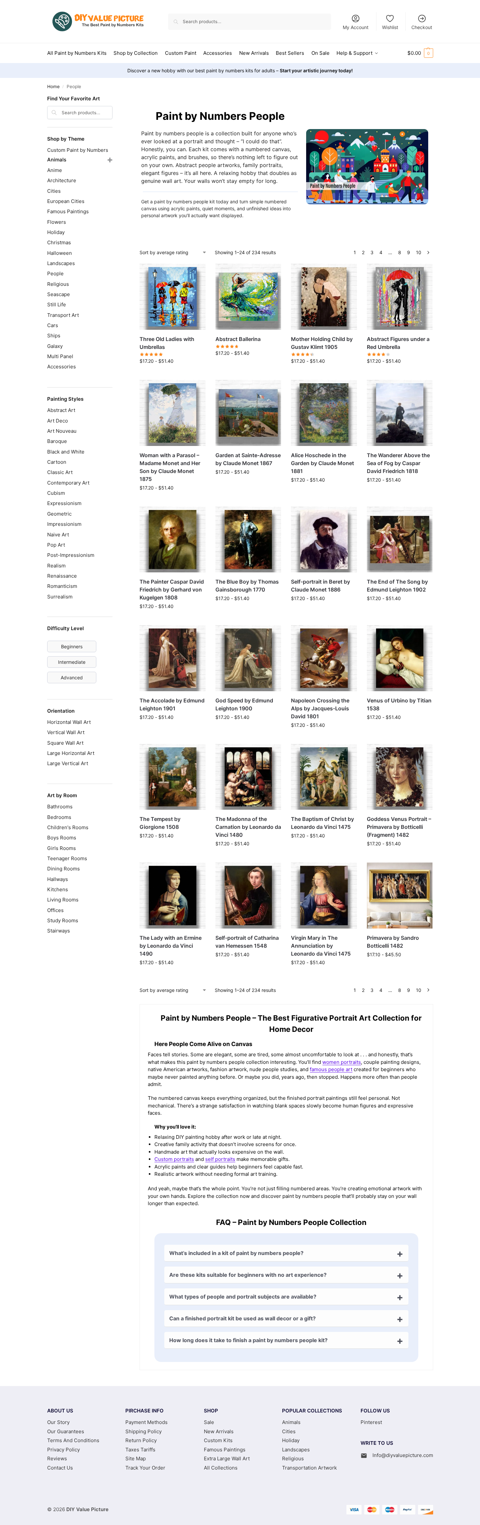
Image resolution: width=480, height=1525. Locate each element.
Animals (56, 159)
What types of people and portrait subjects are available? (242, 1296)
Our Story (58, 1422)
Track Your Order (145, 1468)
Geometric (59, 514)
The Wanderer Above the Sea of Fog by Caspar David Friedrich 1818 (398, 463)
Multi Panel (60, 356)
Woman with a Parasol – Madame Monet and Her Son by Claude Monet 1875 (170, 467)
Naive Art (58, 534)
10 (418, 252)
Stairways (58, 931)
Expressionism (64, 503)
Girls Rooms (61, 848)
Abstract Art (61, 410)
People (55, 273)
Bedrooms (59, 817)
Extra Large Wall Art (227, 1458)
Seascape (58, 294)
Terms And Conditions (73, 1440)
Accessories (61, 366)
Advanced (72, 677)
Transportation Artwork (309, 1468)
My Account (355, 27)
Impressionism (64, 524)
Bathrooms (60, 806)
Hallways (57, 879)
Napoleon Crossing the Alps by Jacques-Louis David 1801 (320, 708)
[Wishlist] (196, 274)
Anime (54, 170)
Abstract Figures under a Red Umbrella (398, 343)
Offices (55, 910)
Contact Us (60, 1468)
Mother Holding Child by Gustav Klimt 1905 (322, 343)
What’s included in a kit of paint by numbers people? (236, 1253)
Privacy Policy (63, 1449)
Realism (56, 565)
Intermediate (71, 662)
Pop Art (56, 545)
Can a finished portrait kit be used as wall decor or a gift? (242, 1318)
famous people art (331, 1069)
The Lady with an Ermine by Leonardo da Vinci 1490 (171, 945)
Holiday (56, 232)
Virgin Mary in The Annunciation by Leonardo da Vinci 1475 (321, 945)
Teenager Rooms (67, 858)
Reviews (57, 1458)
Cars (52, 325)
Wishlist (390, 27)
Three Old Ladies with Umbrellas (167, 343)
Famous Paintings (68, 211)
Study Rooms (62, 920)
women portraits (341, 1062)
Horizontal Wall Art (69, 722)
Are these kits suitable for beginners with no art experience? (248, 1274)
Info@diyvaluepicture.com (402, 1455)
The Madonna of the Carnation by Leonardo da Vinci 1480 (248, 827)
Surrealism (60, 596)
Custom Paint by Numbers (77, 150)
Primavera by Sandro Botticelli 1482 (393, 941)
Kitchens (57, 889)
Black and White (65, 452)
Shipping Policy (143, 1431)
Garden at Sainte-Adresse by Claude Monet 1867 (248, 459)
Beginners (71, 646)
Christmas (59, 242)
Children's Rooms (67, 827)
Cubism (56, 493)
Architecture (61, 180)
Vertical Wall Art (65, 732)
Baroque (57, 441)
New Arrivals (219, 1431)
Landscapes (61, 263)
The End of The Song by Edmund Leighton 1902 (397, 585)
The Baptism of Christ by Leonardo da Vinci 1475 (322, 823)
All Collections (221, 1468)
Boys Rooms (61, 837)
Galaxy (55, 346)
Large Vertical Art (67, 763)
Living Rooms (63, 900)
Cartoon (56, 462)
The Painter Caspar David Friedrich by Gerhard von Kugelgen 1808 (172, 589)
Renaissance (62, 576)
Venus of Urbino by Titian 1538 (399, 704)
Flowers (56, 222)
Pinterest (371, 1422)
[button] (420, 53)
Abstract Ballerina (238, 339)
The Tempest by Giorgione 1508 (160, 823)
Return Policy (141, 1440)
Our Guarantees (65, 1431)
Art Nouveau (62, 431)
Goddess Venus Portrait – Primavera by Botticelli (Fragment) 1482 (399, 827)
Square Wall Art (65, 743)
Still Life (56, 304)
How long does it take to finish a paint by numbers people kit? (248, 1340)
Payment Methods (146, 1422)
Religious (58, 284)
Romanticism (62, 586)
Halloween (59, 253)
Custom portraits (174, 1159)
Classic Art (60, 472)
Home (53, 86)
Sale (209, 1422)
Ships (53, 335)
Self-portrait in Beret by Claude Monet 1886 (320, 585)
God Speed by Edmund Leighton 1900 (244, 704)
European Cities (65, 201)
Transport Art (63, 315)
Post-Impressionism (70, 555)
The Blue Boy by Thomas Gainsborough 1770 (247, 585)
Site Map (135, 1458)
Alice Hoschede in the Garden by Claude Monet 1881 (322, 463)
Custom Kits (218, 1440)
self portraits (220, 1159)
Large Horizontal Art (70, 753)
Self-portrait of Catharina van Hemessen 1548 (247, 941)
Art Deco (57, 421)
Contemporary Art (68, 483)
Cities (54, 191)
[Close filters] (114, 99)
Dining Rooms (63, 868)
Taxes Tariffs (140, 1449)
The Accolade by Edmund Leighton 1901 (172, 704)
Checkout (421, 27)
